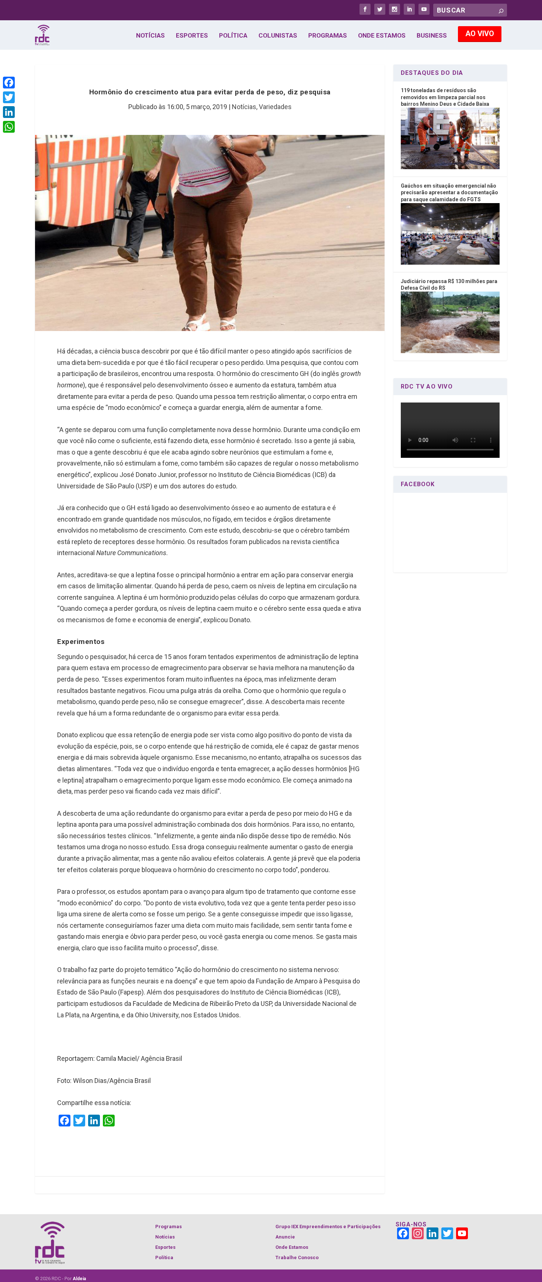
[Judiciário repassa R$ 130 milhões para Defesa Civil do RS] (450, 351)
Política (233, 35)
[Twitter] (8, 97)
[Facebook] (8, 82)
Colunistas (277, 35)
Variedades (275, 107)
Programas (327, 35)
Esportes (192, 35)
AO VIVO (479, 33)
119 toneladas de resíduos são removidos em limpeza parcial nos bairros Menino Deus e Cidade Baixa (445, 97)
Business (432, 35)
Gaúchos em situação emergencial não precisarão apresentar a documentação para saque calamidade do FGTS (449, 192)
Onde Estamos (382, 35)
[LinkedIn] (8, 112)
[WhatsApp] (8, 126)
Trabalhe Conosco (297, 1257)
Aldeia (79, 1278)
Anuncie (285, 1237)
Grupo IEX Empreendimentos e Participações (328, 1226)
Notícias (150, 35)
